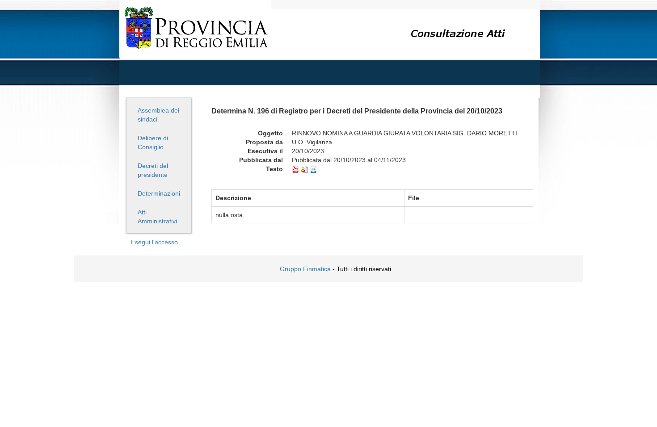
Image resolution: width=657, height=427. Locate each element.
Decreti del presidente (153, 170)
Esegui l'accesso (154, 242)
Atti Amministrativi (157, 217)
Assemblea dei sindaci (158, 115)
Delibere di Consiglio (153, 142)
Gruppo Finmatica (305, 268)
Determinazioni (159, 193)
